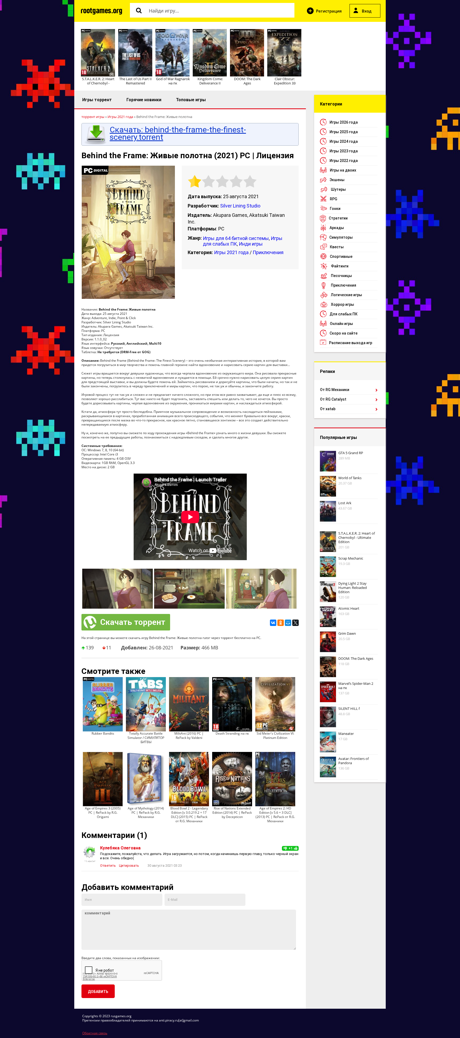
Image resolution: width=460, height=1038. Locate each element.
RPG (333, 199)
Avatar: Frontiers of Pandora (353, 760)
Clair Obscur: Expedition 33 (284, 81)
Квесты (337, 247)
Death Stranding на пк (232, 733)
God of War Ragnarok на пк (173, 81)
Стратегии (338, 218)
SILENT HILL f (349, 708)
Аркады (337, 228)
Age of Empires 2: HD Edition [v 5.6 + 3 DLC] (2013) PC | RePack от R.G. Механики (275, 814)
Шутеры (338, 189)
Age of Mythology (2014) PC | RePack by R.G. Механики (146, 812)
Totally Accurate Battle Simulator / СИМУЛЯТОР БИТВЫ (146, 737)
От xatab (327, 409)
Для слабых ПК (344, 314)
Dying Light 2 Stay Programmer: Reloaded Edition (352, 587)
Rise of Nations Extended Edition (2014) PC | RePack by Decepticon (232, 812)
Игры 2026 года (344, 122)
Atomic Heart (348, 608)
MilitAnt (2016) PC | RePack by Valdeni (189, 735)
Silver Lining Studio (240, 206)
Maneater (346, 733)
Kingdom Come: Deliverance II (210, 81)
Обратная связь (94, 1033)
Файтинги (339, 266)
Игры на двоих (343, 170)
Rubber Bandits (103, 733)
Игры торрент (97, 99)
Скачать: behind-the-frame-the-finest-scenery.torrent (178, 133)
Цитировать (129, 866)
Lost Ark (344, 502)
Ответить (108, 866)
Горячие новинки (143, 99)
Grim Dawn (347, 633)
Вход (366, 11)
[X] (295, 623)
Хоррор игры (342, 304)
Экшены (337, 180)
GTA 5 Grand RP (350, 452)
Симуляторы (341, 237)
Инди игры (251, 244)
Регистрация (329, 11)
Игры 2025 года (344, 132)
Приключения (268, 252)
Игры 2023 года (344, 151)
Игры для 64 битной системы (236, 238)
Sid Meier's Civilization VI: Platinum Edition (275, 735)
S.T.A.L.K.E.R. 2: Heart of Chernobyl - (98, 81)
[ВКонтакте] (273, 623)
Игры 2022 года (344, 160)
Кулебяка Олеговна (120, 847)
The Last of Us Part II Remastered (135, 81)
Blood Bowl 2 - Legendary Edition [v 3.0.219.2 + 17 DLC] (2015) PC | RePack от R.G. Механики (189, 814)
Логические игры (346, 295)
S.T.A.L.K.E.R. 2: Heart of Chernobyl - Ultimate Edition (356, 537)
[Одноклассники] (280, 623)
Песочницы (341, 276)
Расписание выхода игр (350, 343)
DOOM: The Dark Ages (247, 81)
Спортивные (341, 256)
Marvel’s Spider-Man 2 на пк (355, 685)
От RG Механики (334, 390)
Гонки (335, 208)
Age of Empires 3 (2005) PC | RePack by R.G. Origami (103, 812)
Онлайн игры (341, 323)
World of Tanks (350, 477)
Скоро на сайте (344, 333)
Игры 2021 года (231, 252)
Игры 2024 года (344, 141)
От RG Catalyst (333, 399)
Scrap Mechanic (350, 558)
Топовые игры (191, 99)
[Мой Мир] (288, 623)
